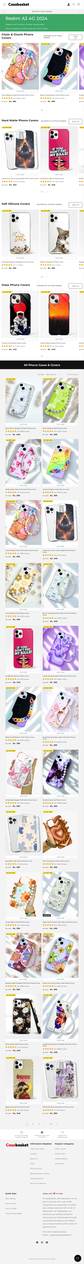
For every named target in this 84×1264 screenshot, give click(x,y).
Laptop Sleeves (61, 1159)
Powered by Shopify (48, 1259)
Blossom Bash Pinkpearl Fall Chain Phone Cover (22, 983)
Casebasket (38, 1259)
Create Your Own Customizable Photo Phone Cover (20, 178)
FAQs (32, 1164)
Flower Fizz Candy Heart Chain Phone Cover (59, 983)
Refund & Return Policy (39, 1174)
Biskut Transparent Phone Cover (52, 262)
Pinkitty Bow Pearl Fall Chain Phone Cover (20, 489)
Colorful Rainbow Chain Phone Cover (56, 489)
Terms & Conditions (38, 1183)
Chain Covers (60, 1149)
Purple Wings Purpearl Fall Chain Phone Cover (59, 676)
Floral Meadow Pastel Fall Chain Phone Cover (18, 95)
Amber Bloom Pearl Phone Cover (17, 922)
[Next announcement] (79, 11)
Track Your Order (37, 1149)
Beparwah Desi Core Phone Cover (17, 1107)
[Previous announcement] (4, 11)
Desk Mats (59, 1164)
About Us (34, 1159)
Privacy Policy (36, 1169)
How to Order (11, 1208)
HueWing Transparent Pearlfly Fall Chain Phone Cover (60, 1045)
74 (51, 1124)
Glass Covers (60, 1154)
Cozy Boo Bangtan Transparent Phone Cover (18, 262)
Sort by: (41, 374)
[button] (4, 4)
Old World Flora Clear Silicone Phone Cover (58, 1107)
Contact (33, 1154)
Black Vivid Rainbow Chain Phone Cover (54, 95)
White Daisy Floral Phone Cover (16, 1044)
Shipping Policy (36, 1178)
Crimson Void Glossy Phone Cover (14, 343)
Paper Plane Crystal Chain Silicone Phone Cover (60, 922)
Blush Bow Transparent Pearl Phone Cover (20, 428)
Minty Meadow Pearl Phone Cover (55, 428)
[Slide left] (37, 110)
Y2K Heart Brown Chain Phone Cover (56, 861)
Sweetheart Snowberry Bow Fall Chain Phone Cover (59, 738)
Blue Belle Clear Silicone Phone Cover (18, 861)
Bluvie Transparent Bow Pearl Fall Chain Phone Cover (59, 614)
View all (75, 37)
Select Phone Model (13, 1213)
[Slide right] (46, 110)
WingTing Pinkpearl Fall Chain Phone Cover (21, 800)
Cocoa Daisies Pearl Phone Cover (17, 613)
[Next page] (56, 1124)
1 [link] (27, 1124)
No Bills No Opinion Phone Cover (52, 178)
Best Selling (10, 1199)
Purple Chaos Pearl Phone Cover (54, 800)
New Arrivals (10, 1203)
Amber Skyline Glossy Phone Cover (53, 343)
